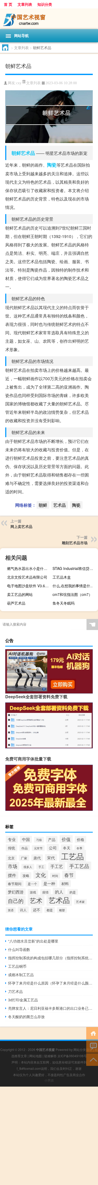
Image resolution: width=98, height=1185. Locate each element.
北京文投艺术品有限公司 (27, 577)
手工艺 (56, 866)
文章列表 (25, 4)
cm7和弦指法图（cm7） (72, 594)
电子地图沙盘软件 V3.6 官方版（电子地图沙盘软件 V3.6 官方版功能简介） (29, 585)
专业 (12, 839)
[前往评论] (92, 1046)
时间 (55, 876)
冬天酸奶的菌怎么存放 (26, 1016)
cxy (18, 83)
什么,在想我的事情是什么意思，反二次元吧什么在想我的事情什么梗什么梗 (75, 585)
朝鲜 (16, 153)
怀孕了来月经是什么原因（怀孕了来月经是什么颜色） (50, 983)
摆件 (12, 875)
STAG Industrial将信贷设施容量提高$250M (75, 568)
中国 (26, 839)
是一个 (32, 884)
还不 (36, 909)
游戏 (33, 892)
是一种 (49, 883)
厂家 (24, 858)
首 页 (8, 4)
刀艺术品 (15, 991)
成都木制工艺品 (21, 974)
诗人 (23, 909)
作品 (24, 848)
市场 (12, 866)
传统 (11, 847)
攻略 (25, 875)
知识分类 (44, 4)
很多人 (28, 867)
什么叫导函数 (19, 949)
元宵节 (38, 848)
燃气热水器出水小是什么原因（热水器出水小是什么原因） (29, 568)
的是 (73, 892)
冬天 (66, 847)
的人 (59, 891)
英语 (11, 910)
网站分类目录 (82, 1049)
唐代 (37, 857)
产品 (51, 839)
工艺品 (72, 855)
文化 (41, 875)
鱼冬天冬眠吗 (63, 603)
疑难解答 (50, 1056)
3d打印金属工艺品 (23, 999)
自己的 (16, 900)
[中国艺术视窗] (49, 18)
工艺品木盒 (62, 577)
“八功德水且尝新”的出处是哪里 (33, 941)
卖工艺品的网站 (20, 594)
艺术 (36, 900)
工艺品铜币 (17, 966)
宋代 (51, 857)
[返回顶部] (92, 1059)
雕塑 (62, 910)
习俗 (39, 840)
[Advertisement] (49, 1136)
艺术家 (80, 902)
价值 (66, 839)
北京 (11, 858)
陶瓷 (51, 164)
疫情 (45, 892)
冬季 (79, 848)
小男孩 (49, 1080)
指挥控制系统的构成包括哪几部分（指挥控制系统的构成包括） (50, 957)
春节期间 (14, 883)
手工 (41, 867)
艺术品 (28, 153)
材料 (65, 883)
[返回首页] (92, 1033)
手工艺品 (79, 865)
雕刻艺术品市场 (75, 542)
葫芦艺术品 (16, 603)
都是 (50, 910)
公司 (53, 847)
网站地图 (35, 1056)
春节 (69, 874)
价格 (80, 839)
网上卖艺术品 (21, 526)
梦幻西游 (16, 892)
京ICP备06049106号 (72, 1056)
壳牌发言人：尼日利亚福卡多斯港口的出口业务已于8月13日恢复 (50, 1008)
